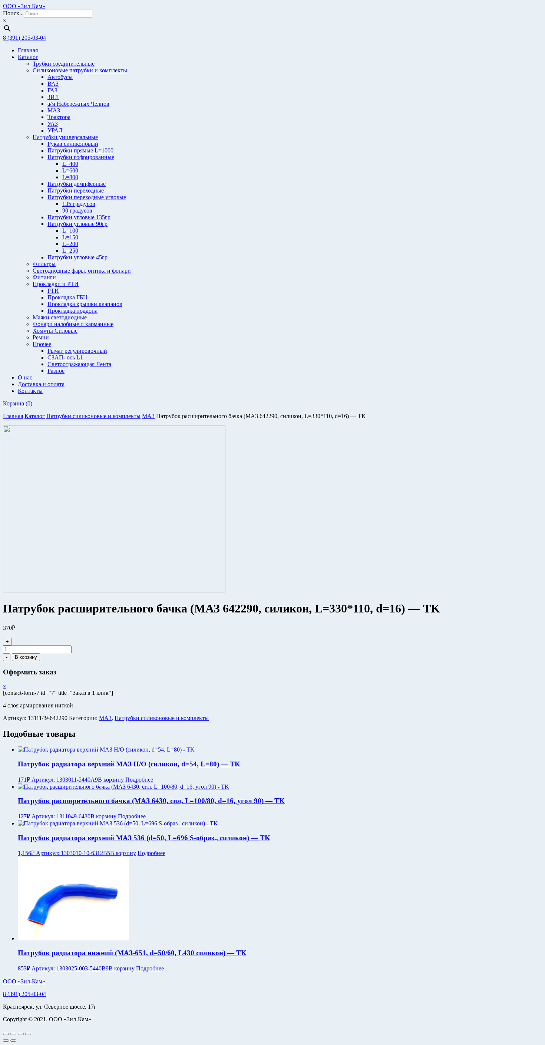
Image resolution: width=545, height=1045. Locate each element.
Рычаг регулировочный (77, 351)
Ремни (41, 337)
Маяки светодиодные (60, 317)
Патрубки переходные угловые (86, 197)
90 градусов (77, 210)
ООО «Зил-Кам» (24, 6)
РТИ (53, 290)
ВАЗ (53, 83)
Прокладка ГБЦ (67, 297)
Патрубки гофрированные (80, 157)
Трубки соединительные (64, 63)
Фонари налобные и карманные (73, 324)
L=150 (70, 237)
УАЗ (52, 124)
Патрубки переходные (75, 190)
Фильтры (44, 264)
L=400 (70, 164)
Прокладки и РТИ (56, 284)
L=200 (70, 244)
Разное (56, 371)
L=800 (70, 177)
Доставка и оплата (41, 384)
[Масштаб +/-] (6, 1034)
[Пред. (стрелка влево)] (6, 1040)
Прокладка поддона (72, 311)
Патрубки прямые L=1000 (80, 150)
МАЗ (53, 110)
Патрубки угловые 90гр (77, 224)
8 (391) (24, 994)
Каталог (28, 57)
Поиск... (13, 13)
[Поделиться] (21, 1034)
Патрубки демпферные (76, 184)
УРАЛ (55, 130)
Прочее (42, 344)
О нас (25, 377)
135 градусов (78, 204)
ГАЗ (52, 90)
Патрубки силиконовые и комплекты (93, 416)
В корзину (26, 657)
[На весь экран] (13, 1034)
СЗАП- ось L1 (65, 357)
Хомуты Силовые (55, 331)
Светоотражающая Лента (79, 364)
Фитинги (44, 277)
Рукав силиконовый (72, 144)
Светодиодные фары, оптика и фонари (82, 270)
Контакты (30, 391)
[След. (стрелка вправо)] (13, 1040)
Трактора (58, 117)
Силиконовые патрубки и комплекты (80, 70)
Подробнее (139, 779)
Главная (28, 50)
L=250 (70, 250)
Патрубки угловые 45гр (77, 257)
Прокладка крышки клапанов (84, 304)
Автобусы (60, 77)
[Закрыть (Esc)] (28, 1034)
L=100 (70, 230)
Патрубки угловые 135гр (78, 217)
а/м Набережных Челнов (78, 104)
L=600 (70, 170)
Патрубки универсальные (65, 137)
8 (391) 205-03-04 (24, 37)
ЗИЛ (53, 97)
